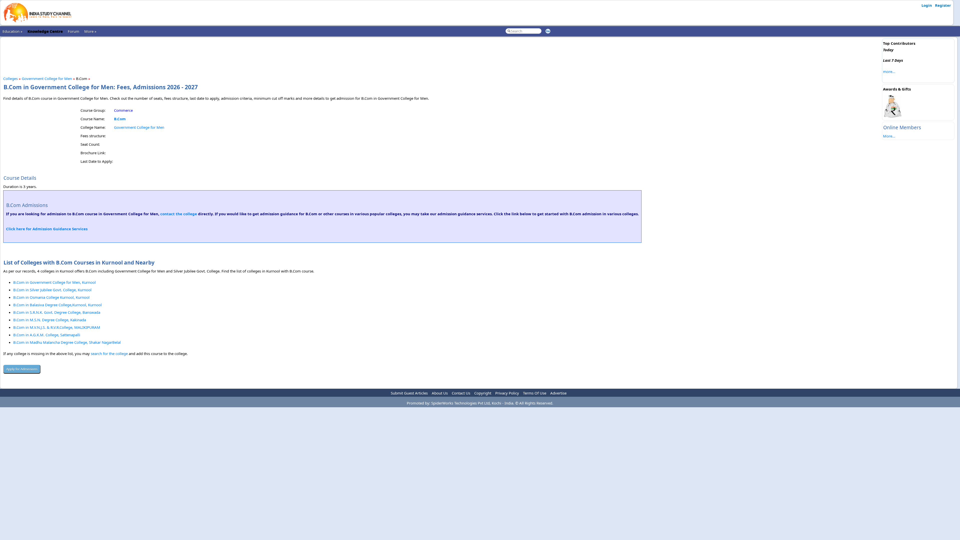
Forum (73, 31)
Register (943, 5)
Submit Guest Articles (409, 393)
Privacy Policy (507, 393)
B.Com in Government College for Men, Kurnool (54, 282)
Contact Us (461, 393)
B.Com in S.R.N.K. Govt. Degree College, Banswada (56, 312)
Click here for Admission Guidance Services (47, 228)
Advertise (558, 393)
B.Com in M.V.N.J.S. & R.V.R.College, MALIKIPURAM (56, 327)
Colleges (10, 78)
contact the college (178, 213)
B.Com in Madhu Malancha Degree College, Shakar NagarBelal (67, 342)
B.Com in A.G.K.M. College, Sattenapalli (46, 334)
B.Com (120, 118)
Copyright (482, 393)
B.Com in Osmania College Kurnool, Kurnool (51, 297)
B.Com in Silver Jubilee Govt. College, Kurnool (52, 289)
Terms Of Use (534, 393)
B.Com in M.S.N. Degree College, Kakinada (49, 319)
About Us (440, 393)
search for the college (109, 353)
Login (927, 5)
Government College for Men (47, 78)
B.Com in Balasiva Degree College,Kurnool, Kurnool (57, 304)
